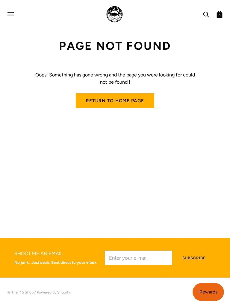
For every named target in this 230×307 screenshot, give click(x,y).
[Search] (206, 13)
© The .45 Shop (20, 292)
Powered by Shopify (53, 292)
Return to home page (115, 100)
